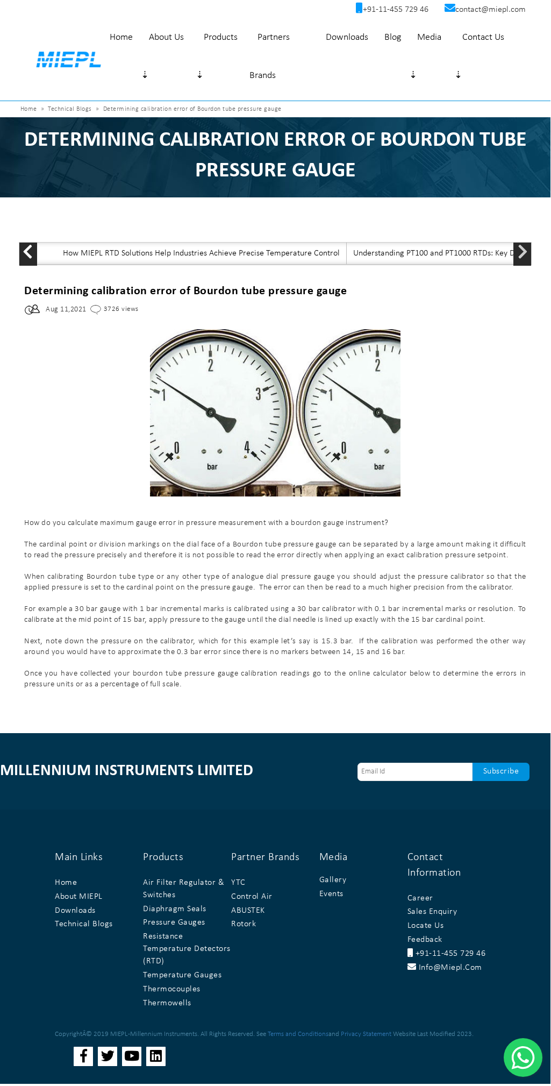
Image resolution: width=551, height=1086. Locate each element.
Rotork (243, 924)
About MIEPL (79, 896)
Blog (392, 37)
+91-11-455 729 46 (449, 953)
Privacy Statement (366, 1034)
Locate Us (425, 925)
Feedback (424, 939)
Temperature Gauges (182, 975)
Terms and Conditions (298, 1034)
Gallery (333, 880)
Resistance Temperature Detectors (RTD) (187, 949)
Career (420, 898)
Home (121, 37)
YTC (238, 882)
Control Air (252, 896)
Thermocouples (172, 989)
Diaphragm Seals (174, 909)
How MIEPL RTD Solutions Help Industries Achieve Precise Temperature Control (201, 253)
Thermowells (167, 1003)
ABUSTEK (248, 910)
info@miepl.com (449, 967)
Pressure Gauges (174, 922)
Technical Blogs (70, 109)
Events (331, 894)
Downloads (347, 37)
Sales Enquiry (432, 911)
